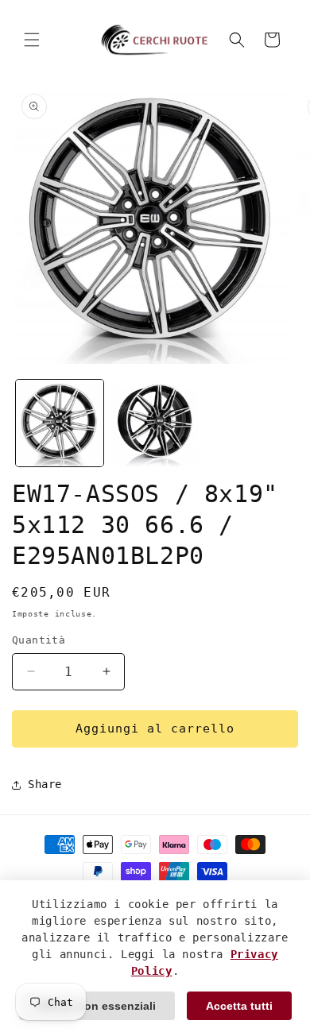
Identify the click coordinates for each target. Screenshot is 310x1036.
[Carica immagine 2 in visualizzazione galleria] (155, 423)
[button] (31, 39)
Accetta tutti (239, 1005)
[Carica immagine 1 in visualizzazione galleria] (59, 423)
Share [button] (45, 784)
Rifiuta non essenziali (97, 1005)
